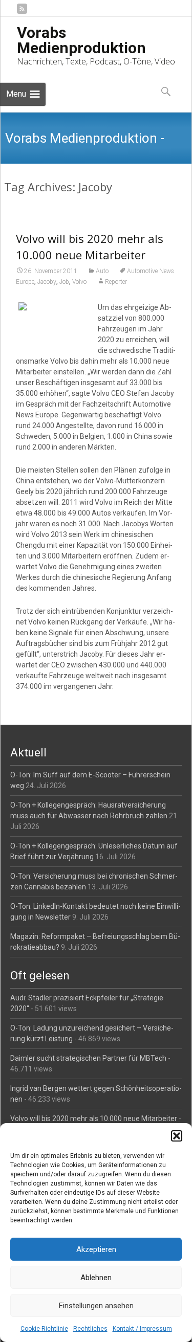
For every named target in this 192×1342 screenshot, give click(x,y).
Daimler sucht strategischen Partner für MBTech (88, 1058)
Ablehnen (96, 1277)
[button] (177, 1136)
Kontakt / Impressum (142, 1328)
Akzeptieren (96, 1249)
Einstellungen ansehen (96, 1305)
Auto (102, 271)
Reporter (116, 281)
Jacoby (46, 281)
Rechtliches (90, 1328)
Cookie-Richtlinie (44, 1328)
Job (64, 281)
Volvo (79, 281)
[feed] (22, 12)
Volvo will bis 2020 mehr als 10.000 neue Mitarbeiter (93, 1118)
